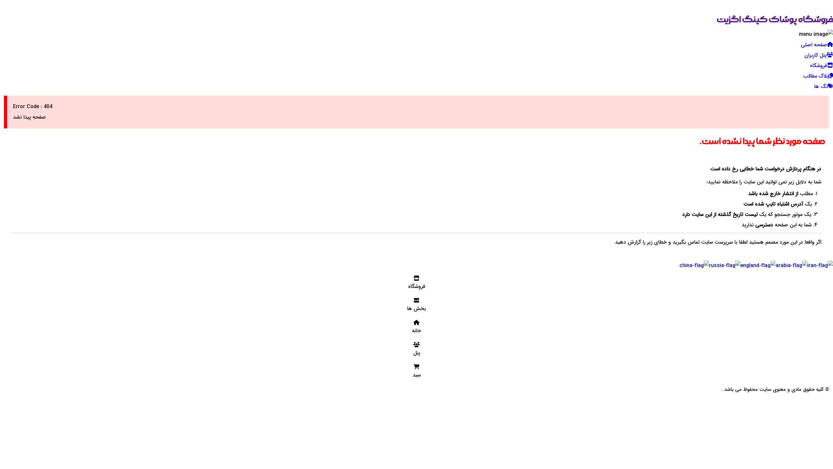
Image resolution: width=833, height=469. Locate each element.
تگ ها (821, 86)
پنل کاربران (815, 55)
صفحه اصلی (814, 45)
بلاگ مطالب (815, 76)
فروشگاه (818, 66)
